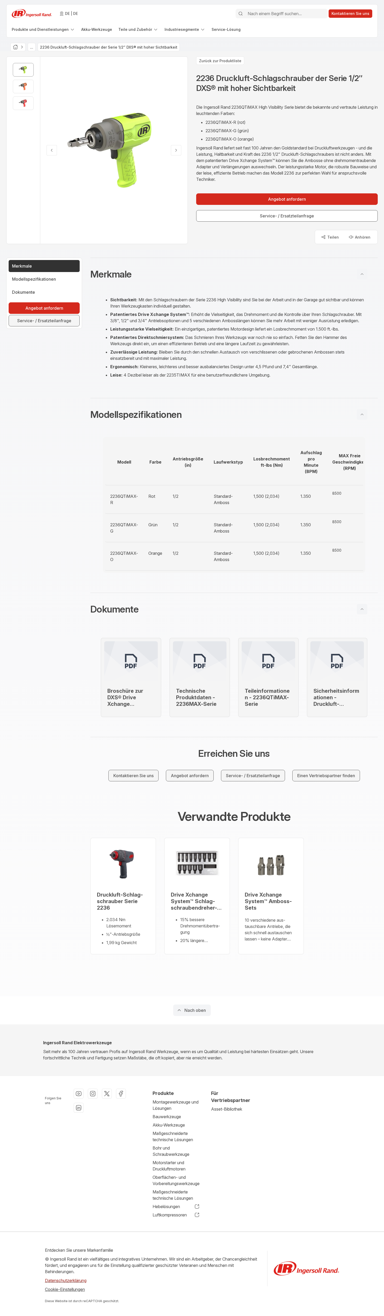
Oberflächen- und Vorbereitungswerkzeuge (176, 1180)
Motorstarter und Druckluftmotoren (169, 1165)
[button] (234, 274)
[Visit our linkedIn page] (79, 1108)
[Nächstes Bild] (176, 150)
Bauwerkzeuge (167, 1116)
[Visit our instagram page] (93, 1094)
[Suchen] (240, 13)
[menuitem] (43, 29)
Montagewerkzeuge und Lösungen (176, 1105)
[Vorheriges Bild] (51, 150)
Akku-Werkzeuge (169, 1125)
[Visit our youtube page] (79, 1094)
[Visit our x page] (107, 1094)
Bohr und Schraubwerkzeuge (171, 1151)
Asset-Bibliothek (226, 1109)
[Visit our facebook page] (121, 1094)
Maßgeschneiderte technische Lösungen (173, 1136)
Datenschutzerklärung (65, 1280)
